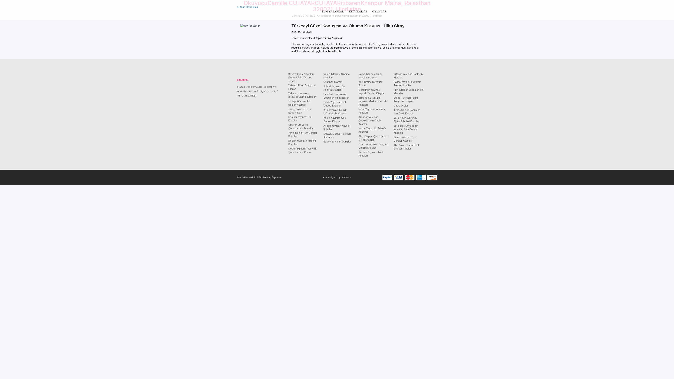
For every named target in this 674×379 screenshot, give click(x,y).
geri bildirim (345, 177)
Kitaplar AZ (358, 11)
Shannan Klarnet (332, 81)
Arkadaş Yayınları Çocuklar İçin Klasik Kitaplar (370, 120)
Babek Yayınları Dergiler (337, 141)
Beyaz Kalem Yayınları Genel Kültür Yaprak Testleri (301, 77)
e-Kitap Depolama (247, 6)
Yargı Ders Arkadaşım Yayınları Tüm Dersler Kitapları (406, 129)
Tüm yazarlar (333, 11)
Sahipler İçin (329, 177)
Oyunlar (379, 11)
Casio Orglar (401, 105)
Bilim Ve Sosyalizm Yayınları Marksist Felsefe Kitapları (373, 101)
